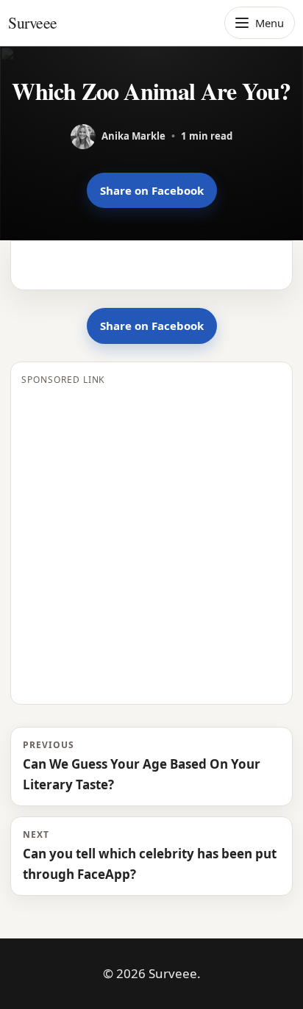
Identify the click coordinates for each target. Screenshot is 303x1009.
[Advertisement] (151, 542)
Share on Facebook (152, 190)
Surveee (32, 22)
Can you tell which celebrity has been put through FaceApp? (150, 855)
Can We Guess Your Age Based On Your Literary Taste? (141, 766)
